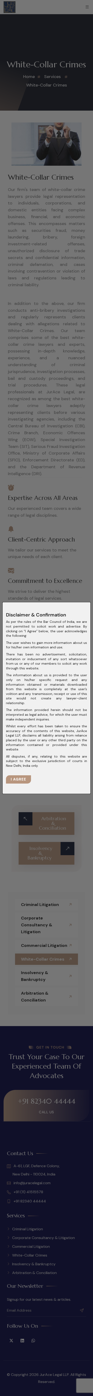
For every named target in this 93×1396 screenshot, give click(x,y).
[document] (46, 698)
